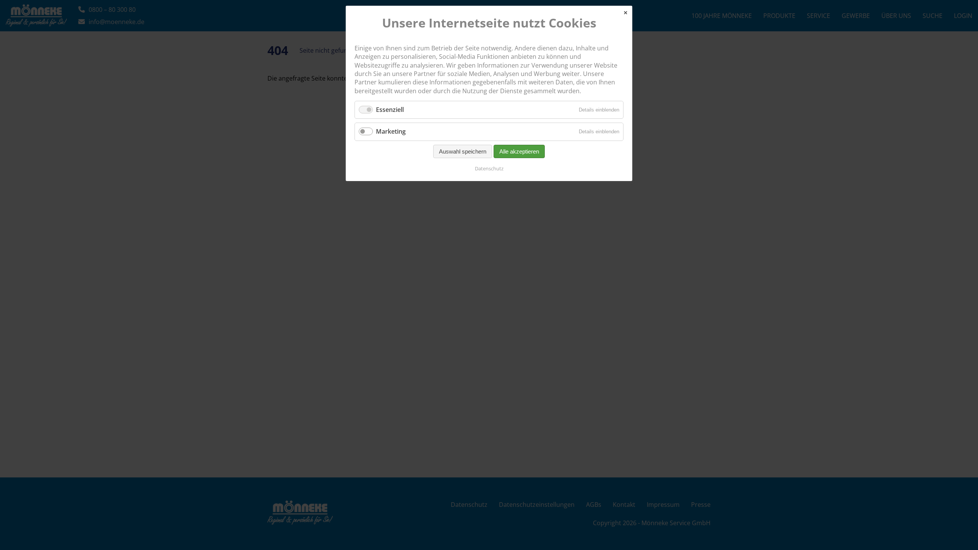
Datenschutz (489, 168)
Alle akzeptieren (519, 151)
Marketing (391, 131)
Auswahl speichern (462, 151)
